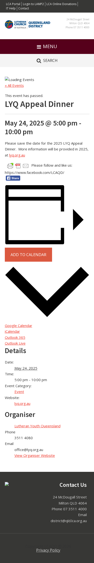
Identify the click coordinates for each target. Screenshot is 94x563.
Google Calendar (18, 325)
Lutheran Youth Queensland (37, 425)
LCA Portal (13, 4)
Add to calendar (28, 254)
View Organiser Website (34, 455)
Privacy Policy (48, 550)
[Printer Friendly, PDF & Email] (18, 165)
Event (19, 391)
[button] (47, 46)
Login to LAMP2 (33, 4)
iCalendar (12, 331)
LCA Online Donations (61, 4)
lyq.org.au (17, 155)
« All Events (14, 85)
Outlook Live (15, 343)
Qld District (28, 28)
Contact (23, 8)
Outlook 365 (15, 337)
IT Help (11, 8)
